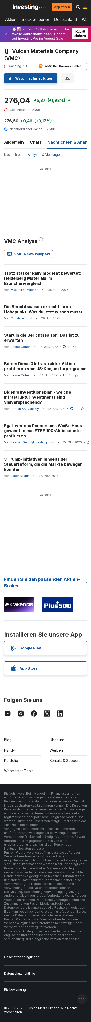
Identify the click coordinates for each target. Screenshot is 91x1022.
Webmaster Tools (18, 771)
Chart (35, 142)
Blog (8, 740)
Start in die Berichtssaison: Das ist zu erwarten (42, 338)
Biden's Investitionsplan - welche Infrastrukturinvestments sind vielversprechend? (37, 397)
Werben (56, 750)
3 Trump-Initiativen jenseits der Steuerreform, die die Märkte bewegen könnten (43, 464)
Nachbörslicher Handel (26, 129)
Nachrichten (13, 155)
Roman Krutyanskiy (25, 409)
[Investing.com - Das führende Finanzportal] (30, 7)
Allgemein (14, 142)
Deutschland (65, 19)
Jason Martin (20, 476)
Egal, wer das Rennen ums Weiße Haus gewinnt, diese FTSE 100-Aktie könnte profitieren (43, 430)
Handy (9, 750)
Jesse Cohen (21, 347)
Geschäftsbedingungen (21, 957)
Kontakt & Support (65, 760)
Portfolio (11, 760)
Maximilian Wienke (24, 290)
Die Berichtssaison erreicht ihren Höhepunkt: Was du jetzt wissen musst (43, 309)
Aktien (10, 19)
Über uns (57, 740)
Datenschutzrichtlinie (19, 973)
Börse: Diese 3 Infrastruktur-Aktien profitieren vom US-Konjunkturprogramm (45, 366)
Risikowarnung (15, 990)
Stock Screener (35, 19)
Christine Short (21, 318)
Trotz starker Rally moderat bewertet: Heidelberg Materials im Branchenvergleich (42, 278)
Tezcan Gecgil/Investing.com (32, 442)
